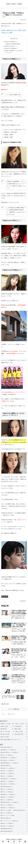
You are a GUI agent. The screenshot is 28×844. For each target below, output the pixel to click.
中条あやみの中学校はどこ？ (11, 48)
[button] (25, 446)
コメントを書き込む (14, 709)
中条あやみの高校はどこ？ (11, 41)
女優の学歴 (5, 596)
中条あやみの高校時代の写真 (13, 44)
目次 (12, 38)
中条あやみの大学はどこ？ (11, 46)
